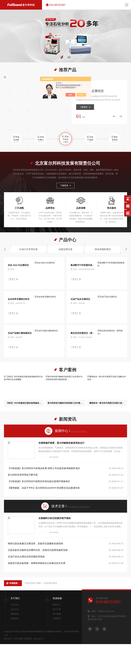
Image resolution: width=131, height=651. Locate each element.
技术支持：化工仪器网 (13, 639)
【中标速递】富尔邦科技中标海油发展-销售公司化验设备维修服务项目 (44, 468)
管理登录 (28, 639)
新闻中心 (57, 605)
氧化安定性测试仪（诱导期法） (83, 333)
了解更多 (84, 107)
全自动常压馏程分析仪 (19, 299)
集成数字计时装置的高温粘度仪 (83, 265)
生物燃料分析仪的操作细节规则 (55, 518)
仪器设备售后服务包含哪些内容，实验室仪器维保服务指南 (38, 550)
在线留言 (57, 618)
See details (53, 457)
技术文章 (57, 609)
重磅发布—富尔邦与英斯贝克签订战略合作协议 (107, 403)
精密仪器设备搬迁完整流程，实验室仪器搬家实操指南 (35, 543)
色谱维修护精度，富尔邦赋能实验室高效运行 (62, 443)
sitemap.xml (38, 639)
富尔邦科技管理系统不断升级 (23, 475)
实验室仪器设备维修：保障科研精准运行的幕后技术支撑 (36, 563)
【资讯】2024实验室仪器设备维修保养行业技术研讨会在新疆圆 (24, 403)
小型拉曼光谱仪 (50, 583)
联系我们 (15, 618)
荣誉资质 (15, 614)
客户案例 (57, 614)
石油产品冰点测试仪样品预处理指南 (26, 556)
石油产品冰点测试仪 (90, 91)
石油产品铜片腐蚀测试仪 (20, 333)
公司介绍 (15, 605)
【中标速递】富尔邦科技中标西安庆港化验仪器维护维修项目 (39, 481)
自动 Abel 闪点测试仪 (18, 265)
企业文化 (15, 609)
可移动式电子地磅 (32, 583)
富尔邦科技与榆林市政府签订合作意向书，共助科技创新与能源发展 (66, 403)
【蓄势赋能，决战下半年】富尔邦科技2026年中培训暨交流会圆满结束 (44, 488)
